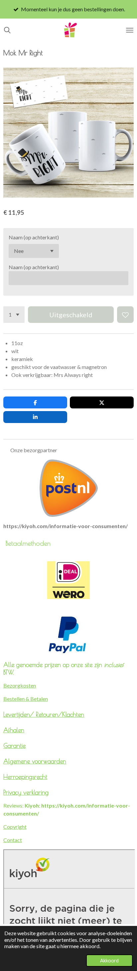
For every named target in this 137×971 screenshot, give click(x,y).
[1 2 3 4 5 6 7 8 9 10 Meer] (14, 314)
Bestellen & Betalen (25, 699)
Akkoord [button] (109, 960)
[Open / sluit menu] (129, 30)
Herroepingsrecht (25, 776)
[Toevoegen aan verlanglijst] (125, 314)
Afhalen (13, 730)
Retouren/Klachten (60, 714)
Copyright (15, 826)
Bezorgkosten (19, 685)
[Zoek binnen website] (7, 30)
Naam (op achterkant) (34, 237)
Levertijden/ (19, 714)
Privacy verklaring (26, 792)
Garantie (14, 745)
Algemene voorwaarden (34, 761)
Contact (12, 840)
